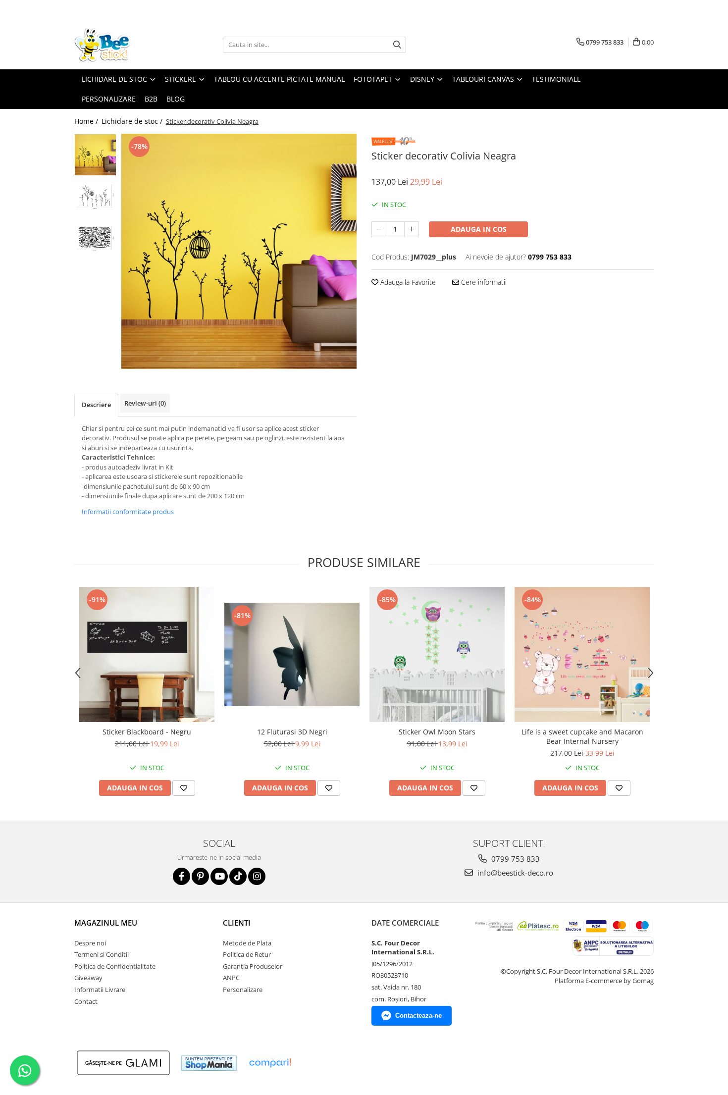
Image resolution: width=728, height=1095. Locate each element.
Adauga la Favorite (407, 282)
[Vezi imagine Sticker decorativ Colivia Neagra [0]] (95, 154)
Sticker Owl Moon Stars (437, 731)
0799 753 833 (514, 859)
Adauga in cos (479, 229)
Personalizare (109, 99)
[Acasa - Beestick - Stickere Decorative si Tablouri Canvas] (123, 44)
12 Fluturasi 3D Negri (292, 731)
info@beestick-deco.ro (514, 873)
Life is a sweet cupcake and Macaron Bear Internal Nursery (582, 736)
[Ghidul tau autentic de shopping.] (270, 1063)
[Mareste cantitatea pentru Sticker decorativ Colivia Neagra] (411, 229)
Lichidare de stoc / (133, 121)
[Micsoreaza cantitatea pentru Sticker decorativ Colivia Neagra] (378, 229)
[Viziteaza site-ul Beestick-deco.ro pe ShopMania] (209, 1063)
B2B (151, 99)
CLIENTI (237, 923)
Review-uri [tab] (145, 403)
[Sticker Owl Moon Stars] (437, 654)
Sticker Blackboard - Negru (147, 731)
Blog (175, 99)
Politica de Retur (247, 954)
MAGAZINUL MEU (105, 923)
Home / (87, 121)
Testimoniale (556, 79)
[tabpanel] (239, 251)
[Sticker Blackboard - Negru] (146, 654)
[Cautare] (397, 45)
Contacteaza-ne (418, 1015)
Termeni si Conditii (101, 954)
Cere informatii (483, 282)
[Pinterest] (200, 876)
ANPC (231, 977)
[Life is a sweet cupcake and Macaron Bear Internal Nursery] (582, 654)
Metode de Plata (247, 943)
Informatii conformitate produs (128, 511)
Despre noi (90, 943)
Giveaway (88, 977)
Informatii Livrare (99, 989)
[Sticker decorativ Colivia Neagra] (239, 251)
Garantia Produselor (252, 966)
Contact (86, 1001)
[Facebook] (181, 876)
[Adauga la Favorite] (183, 788)
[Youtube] (219, 876)
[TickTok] (238, 876)
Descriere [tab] (96, 404)
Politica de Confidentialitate (115, 966)
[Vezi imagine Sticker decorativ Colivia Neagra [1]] (95, 196)
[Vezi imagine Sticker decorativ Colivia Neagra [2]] (95, 239)
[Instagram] (256, 876)
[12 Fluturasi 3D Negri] (292, 654)
